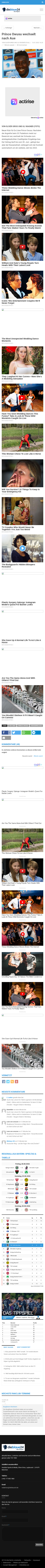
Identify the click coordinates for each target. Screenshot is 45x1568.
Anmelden (5, 2)
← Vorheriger (7, 28)
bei (25, 1124)
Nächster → (38, 28)
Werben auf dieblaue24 (20, 1562)
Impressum (36, 1560)
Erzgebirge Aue (36, 725)
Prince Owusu (23, 725)
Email (4, 1516)
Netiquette (27, 1560)
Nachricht (5, 1525)
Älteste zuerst (38, 756)
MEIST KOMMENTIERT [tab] (23, 1347)
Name (4, 1508)
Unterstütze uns (24, 1565)
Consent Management (10, 1565)
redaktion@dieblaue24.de (10, 1487)
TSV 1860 (12, 725)
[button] (6, 733)
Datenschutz (7, 1562)
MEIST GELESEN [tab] (8, 1347)
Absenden (39, 1544)
